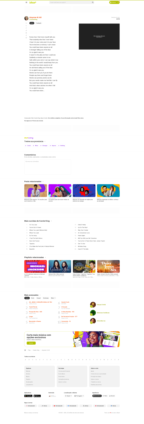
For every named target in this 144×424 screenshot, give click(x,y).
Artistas (28, 373)
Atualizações (29, 382)
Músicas (28, 371)
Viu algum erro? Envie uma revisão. (33, 120)
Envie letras (61, 376)
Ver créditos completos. (54, 118)
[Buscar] (92, 2)
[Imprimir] (26, 33)
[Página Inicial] (25, 350)
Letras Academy (72, 138)
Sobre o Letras (95, 379)
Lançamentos (29, 384)
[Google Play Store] (28, 396)
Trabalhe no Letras (96, 382)
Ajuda (92, 371)
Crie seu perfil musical (64, 371)
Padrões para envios (96, 384)
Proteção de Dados (96, 376)
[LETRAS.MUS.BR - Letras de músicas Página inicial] (32, 2)
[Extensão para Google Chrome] (52, 396)
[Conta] (118, 2)
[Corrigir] (26, 35)
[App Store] (37, 396)
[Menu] (26, 2)
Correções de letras (63, 379)
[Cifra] (26, 30)
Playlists (28, 379)
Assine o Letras (62, 382)
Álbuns (27, 376)
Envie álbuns (61, 373)
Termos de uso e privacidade (98, 373)
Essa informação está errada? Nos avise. (72, 118)
